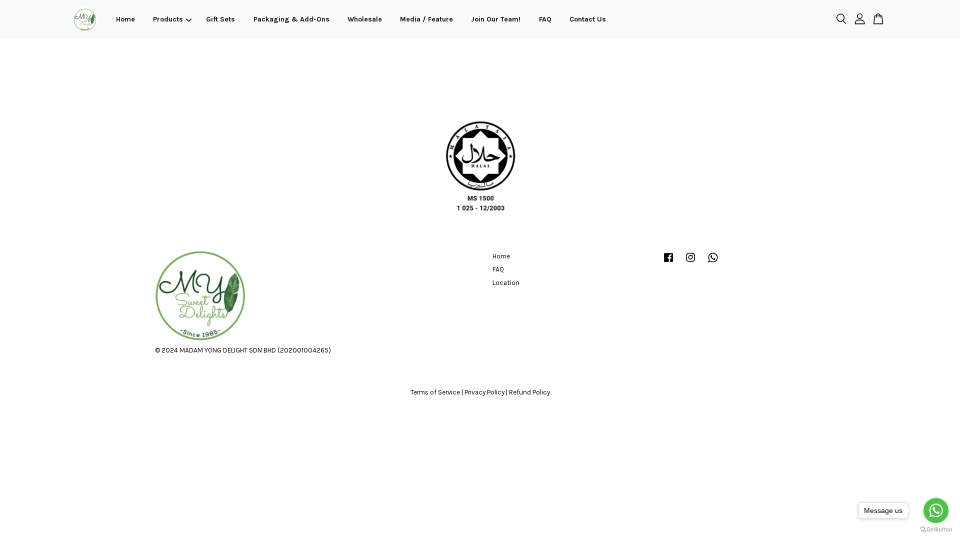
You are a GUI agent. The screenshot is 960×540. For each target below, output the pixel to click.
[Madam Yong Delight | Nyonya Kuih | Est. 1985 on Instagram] (691, 262)
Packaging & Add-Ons (292, 19)
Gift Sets (220, 19)
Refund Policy (529, 392)
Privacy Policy (484, 392)
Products (168, 19)
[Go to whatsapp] (936, 510)
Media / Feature (426, 19)
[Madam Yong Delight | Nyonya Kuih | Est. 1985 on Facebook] (669, 262)
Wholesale (365, 19)
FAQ (545, 19)
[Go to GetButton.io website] (936, 529)
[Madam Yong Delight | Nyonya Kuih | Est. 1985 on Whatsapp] (713, 262)
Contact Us (588, 19)
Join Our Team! (495, 19)
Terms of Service (435, 392)
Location (506, 282)
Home (125, 19)
